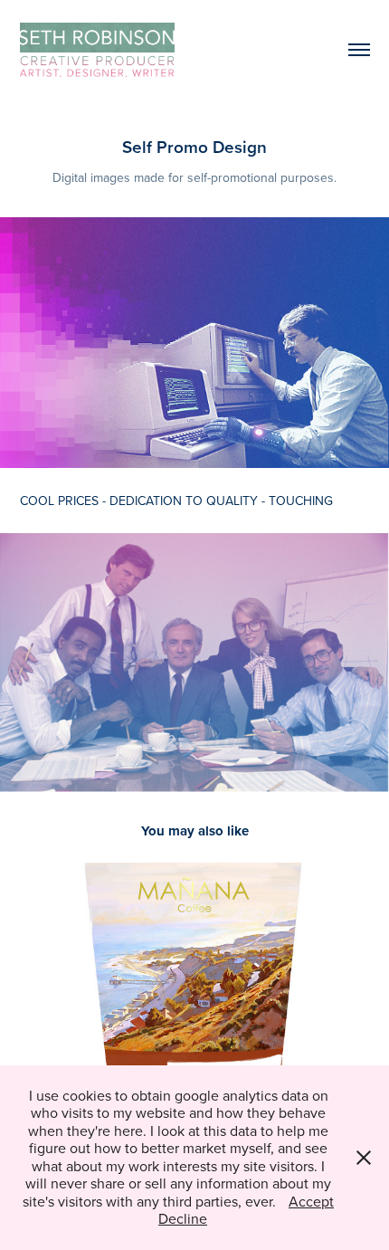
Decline (182, 1218)
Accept (311, 1201)
